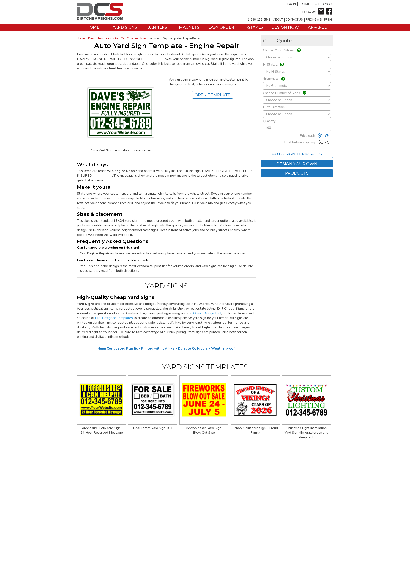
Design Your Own (296, 163)
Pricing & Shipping (319, 20)
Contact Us (294, 20)
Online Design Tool (207, 313)
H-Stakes (253, 27)
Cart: (323, 4)
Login (291, 4)
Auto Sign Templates (297, 153)
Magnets (189, 27)
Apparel (317, 27)
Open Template (213, 94)
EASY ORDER (221, 27)
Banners (157, 27)
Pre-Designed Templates (114, 318)
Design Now (285, 27)
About (278, 20)
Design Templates (99, 38)
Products (297, 173)
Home (92, 27)
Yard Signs (125, 27)
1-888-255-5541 (259, 20)
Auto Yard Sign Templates (130, 38)
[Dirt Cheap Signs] (100, 18)
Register (305, 4)
